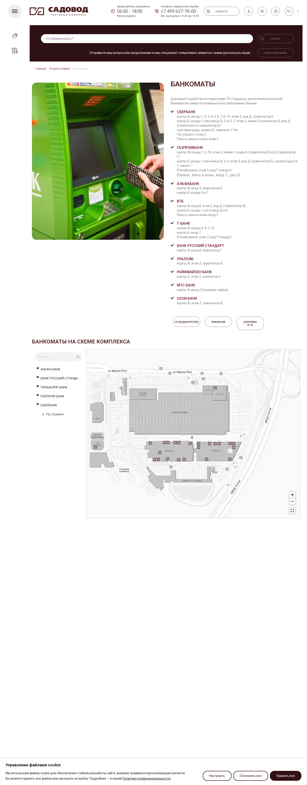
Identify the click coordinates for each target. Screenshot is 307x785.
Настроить (217, 776)
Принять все (285, 776)
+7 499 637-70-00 (178, 11)
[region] (153, 771)
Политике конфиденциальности (146, 778)
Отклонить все (251, 776)
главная (41, 68)
